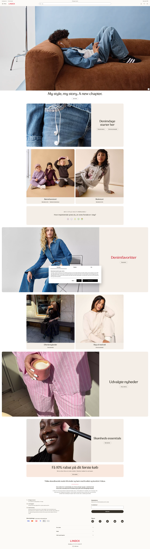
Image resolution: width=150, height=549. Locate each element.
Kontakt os (70, 544)
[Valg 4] (78, 219)
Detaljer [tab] (75, 267)
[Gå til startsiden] (12, 3)
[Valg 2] (71, 219)
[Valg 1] (67, 219)
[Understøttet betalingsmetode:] (58, 521)
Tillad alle (90, 280)
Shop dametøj (50, 347)
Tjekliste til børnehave (54, 202)
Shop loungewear (99, 347)
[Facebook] (100, 521)
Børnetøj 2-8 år (45, 202)
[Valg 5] (82, 219)
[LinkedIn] (122, 521)
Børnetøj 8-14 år (99, 202)
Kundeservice (4, 1)
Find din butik (10, 1)
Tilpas (73, 280)
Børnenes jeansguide (112, 129)
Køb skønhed (107, 442)
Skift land (76, 546)
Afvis (79, 280)
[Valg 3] (75, 219)
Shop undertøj (124, 386)
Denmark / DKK (145, 1)
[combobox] (75, 4)
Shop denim (123, 262)
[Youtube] (115, 521)
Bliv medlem (75, 474)
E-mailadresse (94, 504)
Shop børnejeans (101, 129)
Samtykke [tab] (58, 267)
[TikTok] (107, 521)
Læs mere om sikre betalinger (41, 518)
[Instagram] (92, 521)
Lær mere (75, 98)
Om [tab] (91, 267)
